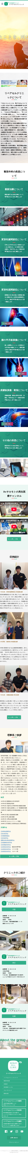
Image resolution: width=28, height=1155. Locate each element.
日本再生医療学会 (6, 831)
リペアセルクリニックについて (11, 1077)
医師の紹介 (6, 1093)
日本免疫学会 (4, 838)
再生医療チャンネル (8, 1087)
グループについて (8, 1090)
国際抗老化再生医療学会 (7, 840)
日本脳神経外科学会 (6, 842)
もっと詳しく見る (13, 539)
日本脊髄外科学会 (6, 844)
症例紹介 (6, 1084)
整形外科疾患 (7, 1080)
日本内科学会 (4, 833)
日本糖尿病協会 (5, 835)
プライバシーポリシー (14, 1142)
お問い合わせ (14, 1137)
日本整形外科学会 (6, 847)
